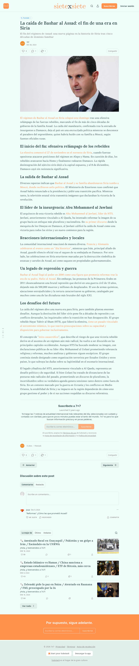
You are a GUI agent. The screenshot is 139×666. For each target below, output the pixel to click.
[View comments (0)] (46, 554)
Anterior (30, 465)
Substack (56, 660)
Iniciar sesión (127, 6)
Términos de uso (69, 433)
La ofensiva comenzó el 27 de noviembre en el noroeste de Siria (56, 153)
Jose (28, 509)
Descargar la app (83, 653)
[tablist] (32, 484)
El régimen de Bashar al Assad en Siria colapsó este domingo (54, 118)
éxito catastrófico (48, 337)
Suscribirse (109, 6)
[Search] (91, 6)
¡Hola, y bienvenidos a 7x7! (32, 547)
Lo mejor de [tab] (27, 533)
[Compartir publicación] (97, 6)
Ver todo (26, 606)
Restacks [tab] (40, 484)
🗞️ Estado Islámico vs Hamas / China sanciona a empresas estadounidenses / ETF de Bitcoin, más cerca (55, 564)
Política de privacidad (87, 435)
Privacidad (60, 646)
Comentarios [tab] (27, 484)
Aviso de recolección (86, 646)
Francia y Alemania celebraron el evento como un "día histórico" (64, 246)
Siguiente (108, 465)
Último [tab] (38, 533)
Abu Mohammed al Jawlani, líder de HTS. (89, 214)
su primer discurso (96, 222)
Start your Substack (60, 653)
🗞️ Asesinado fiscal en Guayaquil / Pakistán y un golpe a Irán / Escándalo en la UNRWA (56, 542)
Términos (71, 646)
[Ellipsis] (117, 509)
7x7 (28, 42)
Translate (26, 18)
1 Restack (37, 446)
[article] (69, 547)
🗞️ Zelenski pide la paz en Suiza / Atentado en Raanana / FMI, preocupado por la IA (56, 586)
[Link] (16, 146)
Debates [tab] (47, 533)
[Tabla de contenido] (3, 333)
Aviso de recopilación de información (60, 435)
